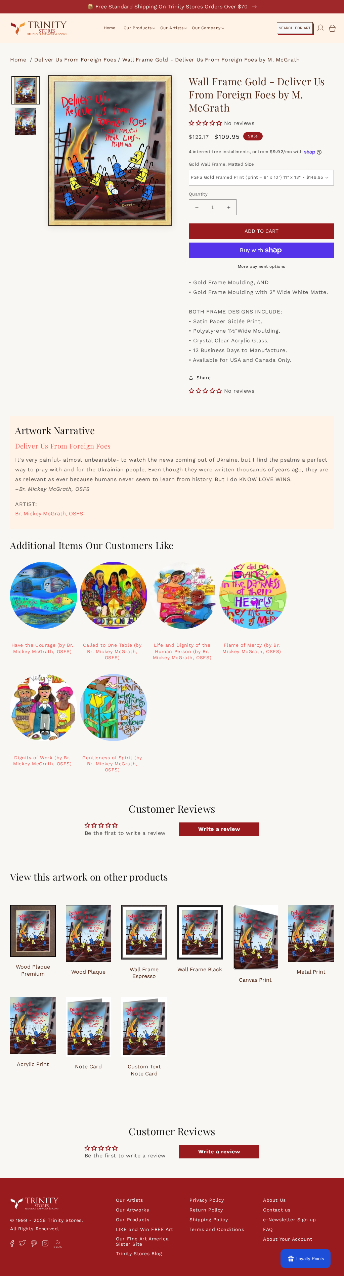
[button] (138, 28)
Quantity (198, 194)
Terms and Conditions (216, 1229)
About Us (274, 1200)
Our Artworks (132, 1210)
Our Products (132, 1219)
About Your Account (287, 1239)
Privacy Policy (206, 1200)
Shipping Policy (208, 1219)
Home (19, 59)
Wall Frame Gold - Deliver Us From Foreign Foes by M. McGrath (211, 59)
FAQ (268, 1229)
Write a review (219, 829)
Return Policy (206, 1210)
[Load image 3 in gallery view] (25, 121)
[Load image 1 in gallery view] (25, 90)
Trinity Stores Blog (139, 1253)
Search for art (295, 28)
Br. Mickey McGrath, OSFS (49, 513)
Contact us (277, 1210)
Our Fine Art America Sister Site (142, 1241)
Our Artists (129, 1200)
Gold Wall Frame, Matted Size (221, 164)
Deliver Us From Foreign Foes (75, 59)
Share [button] (204, 377)
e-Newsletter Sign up (289, 1219)
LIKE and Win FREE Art (144, 1229)
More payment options (261, 266)
